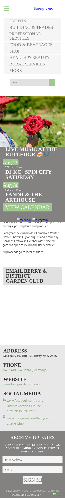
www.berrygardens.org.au (21, 384)
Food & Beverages (30, 44)
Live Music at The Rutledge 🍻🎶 (31, 151)
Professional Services (25, 36)
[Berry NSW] (47, 9)
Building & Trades (31, 27)
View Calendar (27, 207)
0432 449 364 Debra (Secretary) (24, 370)
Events (17, 21)
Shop (14, 51)
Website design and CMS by (26, 495)
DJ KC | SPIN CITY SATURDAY (28, 174)
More (15, 70)
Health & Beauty (29, 57)
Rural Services (27, 64)
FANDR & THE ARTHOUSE (23, 197)
